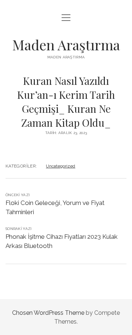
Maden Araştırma (66, 44)
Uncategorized (60, 166)
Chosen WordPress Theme (48, 312)
